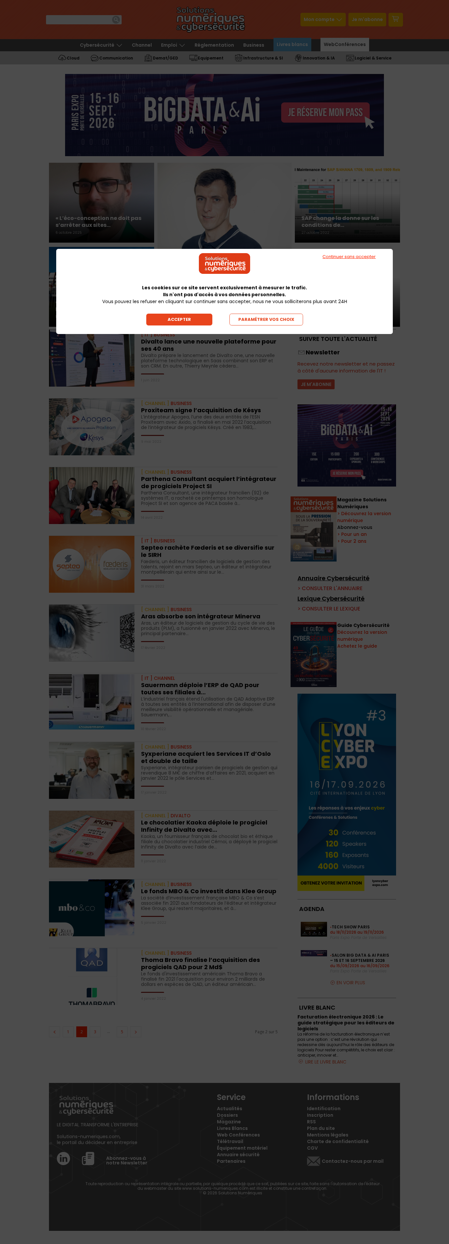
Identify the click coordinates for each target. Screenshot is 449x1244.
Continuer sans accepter (349, 256)
